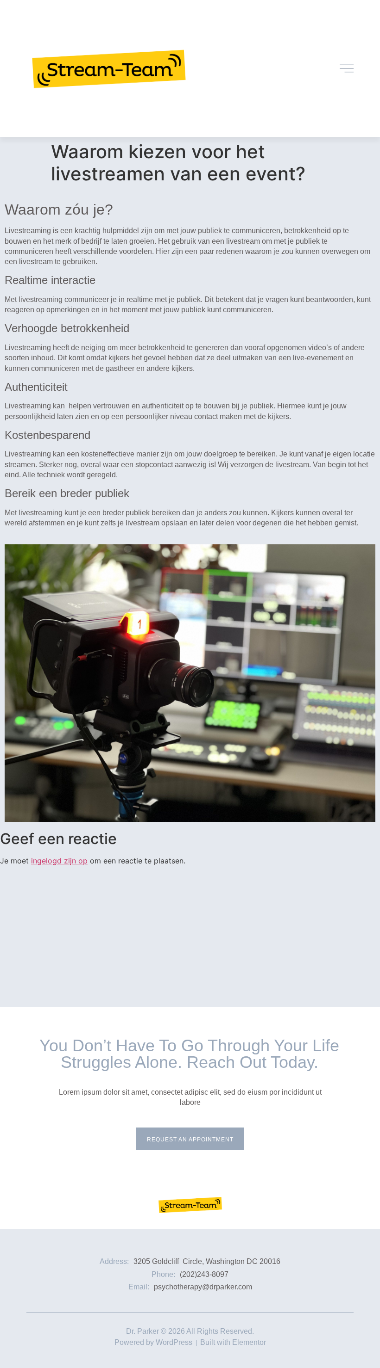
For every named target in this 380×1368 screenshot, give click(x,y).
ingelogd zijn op (59, 860)
